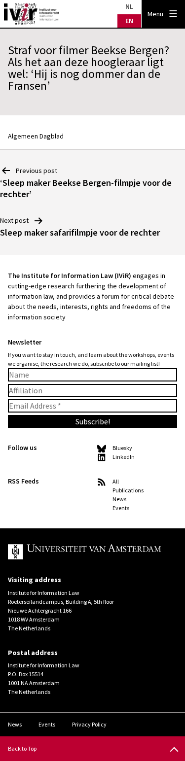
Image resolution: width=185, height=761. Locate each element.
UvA (84, 552)
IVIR (31, 14)
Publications (128, 490)
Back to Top (22, 748)
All (115, 481)
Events (120, 508)
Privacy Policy (89, 724)
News (119, 499)
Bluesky (122, 447)
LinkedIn (123, 456)
